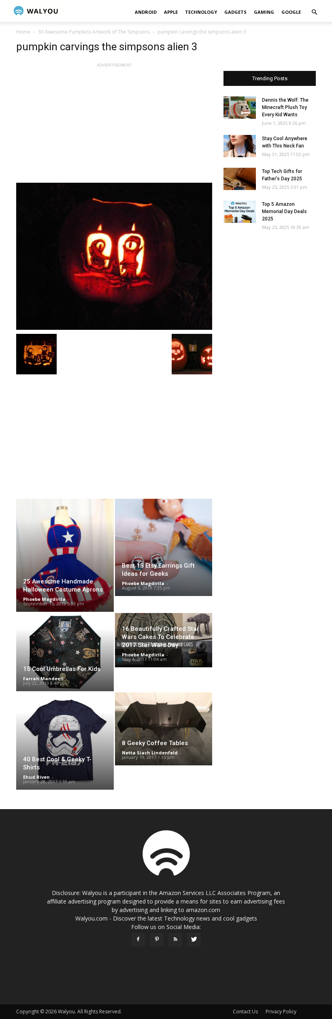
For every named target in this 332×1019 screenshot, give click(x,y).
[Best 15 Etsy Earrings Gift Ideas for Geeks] (164, 547)
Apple (171, 12)
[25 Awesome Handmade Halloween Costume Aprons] (65, 555)
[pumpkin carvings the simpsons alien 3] (114, 256)
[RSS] (175, 939)
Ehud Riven (36, 777)
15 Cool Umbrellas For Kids (61, 669)
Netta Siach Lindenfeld (150, 753)
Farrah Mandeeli (43, 678)
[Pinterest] (156, 939)
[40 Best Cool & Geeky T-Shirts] (65, 741)
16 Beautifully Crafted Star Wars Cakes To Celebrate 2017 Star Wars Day (160, 637)
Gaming (264, 12)
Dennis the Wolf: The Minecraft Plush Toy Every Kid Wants (285, 107)
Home (23, 31)
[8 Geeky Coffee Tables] (164, 728)
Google (291, 12)
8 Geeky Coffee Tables (155, 743)
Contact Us (245, 1011)
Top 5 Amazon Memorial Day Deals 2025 (284, 211)
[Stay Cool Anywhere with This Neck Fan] (239, 146)
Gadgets (235, 12)
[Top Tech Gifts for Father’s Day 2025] (239, 179)
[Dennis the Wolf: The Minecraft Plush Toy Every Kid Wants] (239, 107)
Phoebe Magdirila (44, 599)
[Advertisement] (114, 126)
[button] (314, 12)
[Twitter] (193, 939)
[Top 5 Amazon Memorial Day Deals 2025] (239, 212)
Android (146, 12)
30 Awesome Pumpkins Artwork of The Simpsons (94, 31)
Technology (201, 12)
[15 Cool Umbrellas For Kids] (65, 652)
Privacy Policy (281, 1011)
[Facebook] (138, 939)
